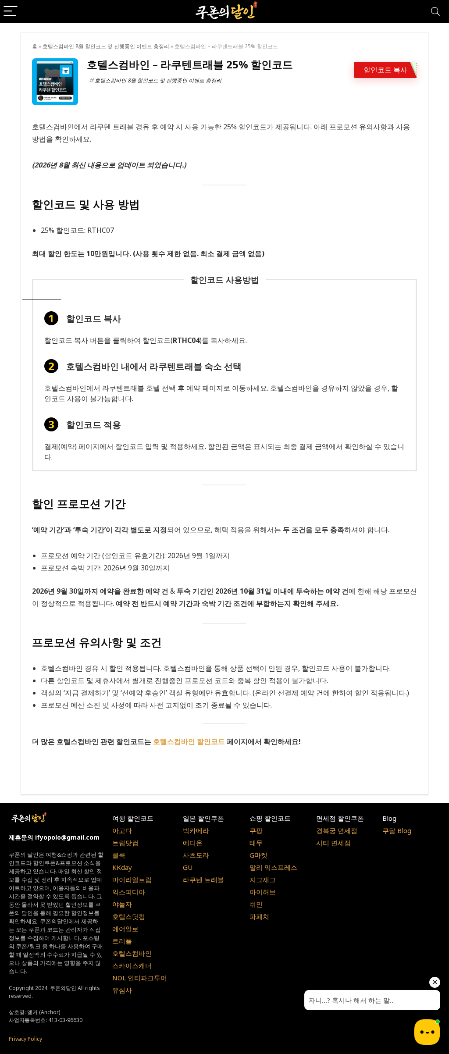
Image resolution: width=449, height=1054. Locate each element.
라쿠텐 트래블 (203, 879)
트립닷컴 (125, 842)
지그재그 (262, 879)
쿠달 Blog (396, 830)
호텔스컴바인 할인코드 (189, 741)
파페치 (259, 916)
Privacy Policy (25, 1039)
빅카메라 (196, 830)
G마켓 (258, 855)
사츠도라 (196, 855)
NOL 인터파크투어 (139, 977)
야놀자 (122, 904)
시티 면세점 (333, 842)
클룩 (118, 855)
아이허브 (262, 891)
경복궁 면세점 (336, 830)
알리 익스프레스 (273, 867)
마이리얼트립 (132, 879)
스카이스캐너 (132, 965)
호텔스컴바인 (132, 953)
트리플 (122, 940)
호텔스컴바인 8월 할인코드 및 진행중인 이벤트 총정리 (106, 46)
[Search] (435, 11)
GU (187, 867)
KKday (122, 867)
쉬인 (256, 904)
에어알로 (125, 928)
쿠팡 (256, 830)
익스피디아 (128, 891)
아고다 (122, 830)
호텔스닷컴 (128, 916)
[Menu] (10, 11)
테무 (256, 842)
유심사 (122, 990)
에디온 (193, 842)
